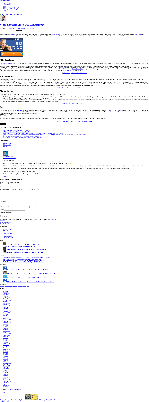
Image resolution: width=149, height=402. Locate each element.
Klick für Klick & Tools (9, 238)
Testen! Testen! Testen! (113, 110)
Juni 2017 (5, 352)
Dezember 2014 (7, 380)
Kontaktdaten (52, 219)
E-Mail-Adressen (56, 34)
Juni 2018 (5, 339)
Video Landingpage (7, 63)
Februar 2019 (6, 331)
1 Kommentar (11, 28)
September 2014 (7, 384)
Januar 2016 (6, 361)
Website (2, 209)
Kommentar (3, 201)
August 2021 (6, 308)
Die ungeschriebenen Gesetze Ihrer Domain (19, 130)
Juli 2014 (5, 386)
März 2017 (5, 356)
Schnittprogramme (62, 67)
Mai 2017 (5, 353)
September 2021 (7, 307)
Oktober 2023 (6, 297)
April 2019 (5, 328)
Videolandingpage (91, 83)
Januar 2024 (6, 296)
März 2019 (5, 329)
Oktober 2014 (6, 382)
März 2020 (5, 318)
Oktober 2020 (6, 313)
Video (6, 99)
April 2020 (5, 317)
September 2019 (7, 322)
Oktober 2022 (6, 303)
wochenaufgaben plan (22, 286)
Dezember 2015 (7, 363)
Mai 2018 (5, 340)
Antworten (5, 176)
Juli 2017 (5, 350)
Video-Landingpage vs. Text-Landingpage (22, 24)
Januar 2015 (6, 378)
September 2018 (7, 336)
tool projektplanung (14, 286)
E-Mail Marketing (7, 233)
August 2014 (6, 385)
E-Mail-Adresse (4, 206)
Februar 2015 (6, 377)
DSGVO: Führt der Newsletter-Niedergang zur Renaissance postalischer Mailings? (65, 134)
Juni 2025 (5, 292)
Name (2, 204)
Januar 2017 (6, 357)
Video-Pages (67, 70)
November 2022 (7, 301)
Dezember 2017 (7, 346)
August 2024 (6, 293)
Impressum (2, 220)
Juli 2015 (5, 370)
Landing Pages (14, 34)
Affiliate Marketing (7, 229)
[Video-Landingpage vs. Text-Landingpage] (11, 14)
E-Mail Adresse (138, 34)
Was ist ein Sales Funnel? (23, 132)
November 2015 (7, 364)
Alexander (31, 28)
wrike (28, 286)
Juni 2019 (5, 325)
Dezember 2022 (7, 300)
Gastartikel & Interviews (9, 235)
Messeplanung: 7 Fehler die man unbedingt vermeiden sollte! (49, 133)
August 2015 (6, 368)
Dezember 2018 (7, 333)
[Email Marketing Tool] (11, 56)
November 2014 (7, 381)
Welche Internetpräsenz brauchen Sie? (32, 136)
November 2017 (7, 347)
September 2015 (7, 367)
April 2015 (5, 374)
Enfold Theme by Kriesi (16, 389)
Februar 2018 (6, 343)
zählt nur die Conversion (16, 110)
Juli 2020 (5, 314)
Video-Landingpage (63, 35)
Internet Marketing (21, 28)
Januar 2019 (6, 332)
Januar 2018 (6, 345)
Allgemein (5, 231)
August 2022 (6, 304)
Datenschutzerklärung (5, 222)
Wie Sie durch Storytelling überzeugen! (33, 137)
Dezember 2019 (7, 319)
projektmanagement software (5, 286)
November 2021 (7, 306)
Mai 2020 (5, 315)
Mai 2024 (5, 294)
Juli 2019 (5, 324)
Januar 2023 (6, 299)
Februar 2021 (6, 310)
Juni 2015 (5, 371)
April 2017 (5, 354)
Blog (4, 232)
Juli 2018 (5, 338)
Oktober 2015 (6, 366)
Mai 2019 (5, 326)
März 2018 (5, 342)
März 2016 (5, 359)
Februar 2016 (6, 360)
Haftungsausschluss (5, 223)
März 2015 (5, 375)
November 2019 (7, 321)
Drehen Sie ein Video (77, 69)
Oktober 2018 (6, 335)
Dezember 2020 (7, 311)
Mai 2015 (5, 373)
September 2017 (7, 349)
